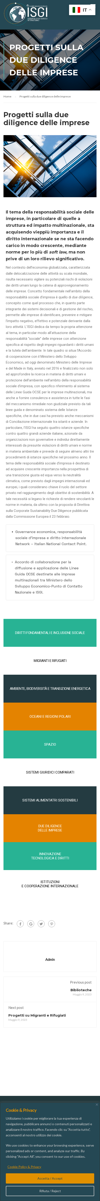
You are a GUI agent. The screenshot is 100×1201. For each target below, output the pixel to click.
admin (50, 959)
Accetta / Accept (50, 1178)
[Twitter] (41, 923)
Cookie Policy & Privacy (24, 1167)
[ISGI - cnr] (26, 15)
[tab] (50, 538)
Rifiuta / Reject (50, 1191)
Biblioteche (81, 990)
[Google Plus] (30, 923)
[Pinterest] (51, 923)
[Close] (97, 1105)
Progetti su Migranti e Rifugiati (37, 1015)
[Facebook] (20, 923)
